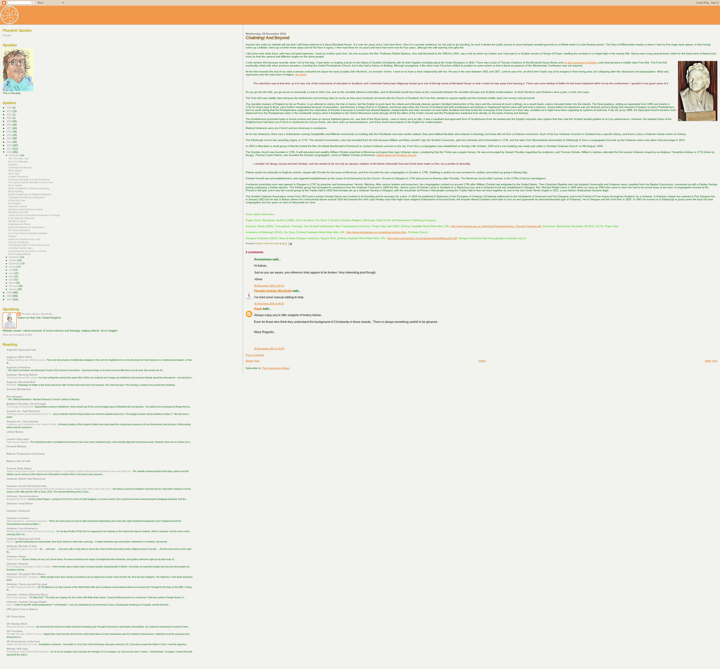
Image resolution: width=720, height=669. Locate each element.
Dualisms (13, 164)
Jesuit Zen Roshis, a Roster (21, 626)
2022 (10, 111)
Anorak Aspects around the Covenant (27, 251)
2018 (10, 124)
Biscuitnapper (15, 396)
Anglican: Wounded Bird (21, 382)
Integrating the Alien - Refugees (23, 577)
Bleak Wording (15, 191)
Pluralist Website (16, 446)
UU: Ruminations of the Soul (23, 641)
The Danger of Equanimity (20, 406)
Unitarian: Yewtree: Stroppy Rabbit (26, 601)
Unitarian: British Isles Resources (26, 478)
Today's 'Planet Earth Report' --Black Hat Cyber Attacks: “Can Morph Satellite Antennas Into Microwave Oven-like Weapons (69, 471)
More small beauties (17, 597)
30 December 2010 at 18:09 (269, 348)
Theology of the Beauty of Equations (26, 197)
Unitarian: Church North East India (26, 486)
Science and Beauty (18, 242)
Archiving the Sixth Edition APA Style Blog (28, 651)
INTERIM (11, 385)
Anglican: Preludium (19, 367)
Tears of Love (14, 559)
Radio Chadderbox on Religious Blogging (29, 194)
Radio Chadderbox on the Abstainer (26, 227)
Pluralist (7, 35)
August (12, 266)
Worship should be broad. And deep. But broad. (31, 531)
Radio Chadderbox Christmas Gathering (28, 188)
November (14, 257)
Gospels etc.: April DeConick (23, 411)
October (13, 260)
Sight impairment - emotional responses (27, 521)
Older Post (711, 360)
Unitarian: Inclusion (18, 518)
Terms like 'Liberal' (17, 206)
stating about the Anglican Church (396, 155)
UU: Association (16, 616)
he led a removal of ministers (581, 62)
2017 (10, 128)
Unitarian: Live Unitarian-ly (22, 528)
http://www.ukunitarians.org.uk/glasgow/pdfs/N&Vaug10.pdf (422, 238)
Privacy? (12, 236)
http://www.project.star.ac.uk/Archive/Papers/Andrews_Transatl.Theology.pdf (496, 226)
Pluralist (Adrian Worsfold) (273, 290)
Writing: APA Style (17, 648)
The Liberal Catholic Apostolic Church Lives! (30, 182)
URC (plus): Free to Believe (22, 609)
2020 (10, 118)
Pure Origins (14, 203)
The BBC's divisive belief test (21, 587)
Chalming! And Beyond (20, 167)
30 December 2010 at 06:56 (269, 303)
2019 (10, 121)
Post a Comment (255, 355)
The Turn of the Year (18, 158)
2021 (10, 114)
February (14, 286)
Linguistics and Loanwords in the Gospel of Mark (32, 424)
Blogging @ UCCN (16, 499)
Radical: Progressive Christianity (26, 453)
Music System (15, 185)
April (11, 279)
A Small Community (18, 176)
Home (482, 360)
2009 (10, 292)
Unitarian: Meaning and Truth (23, 538)
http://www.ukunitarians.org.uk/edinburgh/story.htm (376, 232)
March (12, 283)
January (13, 289)
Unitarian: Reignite (17, 563)
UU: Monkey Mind (17, 623)
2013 (10, 142)
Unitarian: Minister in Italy (22, 546)
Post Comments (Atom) (276, 368)
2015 (10, 135)
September (15, 263)
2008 (10, 296)
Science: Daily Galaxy (19, 468)
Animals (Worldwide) (19, 389)
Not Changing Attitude (19, 254)
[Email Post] (289, 243)
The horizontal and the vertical (22, 377)
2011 (10, 148)
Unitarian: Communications (22, 496)
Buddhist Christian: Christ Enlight (26, 403)
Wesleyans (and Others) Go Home (25, 209)
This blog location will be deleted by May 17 (29, 414)
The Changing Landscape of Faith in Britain (29, 566)
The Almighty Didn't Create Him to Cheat (28, 245)
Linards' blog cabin (18, 439)
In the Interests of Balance (21, 218)
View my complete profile (17, 334)
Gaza (10, 604)
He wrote (300, 74)
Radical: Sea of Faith (19, 461)
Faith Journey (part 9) (18, 442)
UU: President (14, 631)
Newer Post (252, 360)
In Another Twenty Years (20, 248)
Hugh (258, 308)
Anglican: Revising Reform (22, 374)
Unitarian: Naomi (16, 556)
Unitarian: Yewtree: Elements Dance (27, 594)
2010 (10, 152)
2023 (10, 107)
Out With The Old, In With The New (24, 634)
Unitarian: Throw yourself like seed (27, 584)
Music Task (14, 173)
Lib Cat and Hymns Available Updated (27, 233)
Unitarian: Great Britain (20, 503)
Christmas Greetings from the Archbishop (29, 179)
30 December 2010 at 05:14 (269, 286)
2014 (10, 138)
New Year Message (18, 161)
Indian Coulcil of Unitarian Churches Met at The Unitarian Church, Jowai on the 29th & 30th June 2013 (59, 489)
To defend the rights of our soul (22, 549)
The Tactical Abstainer (19, 230)
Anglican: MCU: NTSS (19, 357)
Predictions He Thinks (19, 224)
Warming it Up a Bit (18, 212)
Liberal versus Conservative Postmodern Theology (34, 215)
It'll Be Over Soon (17, 200)
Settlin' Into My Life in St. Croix (22, 644)
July (11, 270)
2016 (10, 131)
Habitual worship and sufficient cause (26, 360)
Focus (10, 541)
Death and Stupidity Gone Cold (24, 239)
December (14, 155)
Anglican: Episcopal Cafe (21, 349)
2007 (10, 299)
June (11, 273)
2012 (10, 145)
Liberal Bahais (15, 431)
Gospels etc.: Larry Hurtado (22, 421)
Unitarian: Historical (18, 510)
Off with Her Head (17, 221)
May (11, 276)
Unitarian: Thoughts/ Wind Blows (26, 574)
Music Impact (15, 170)
